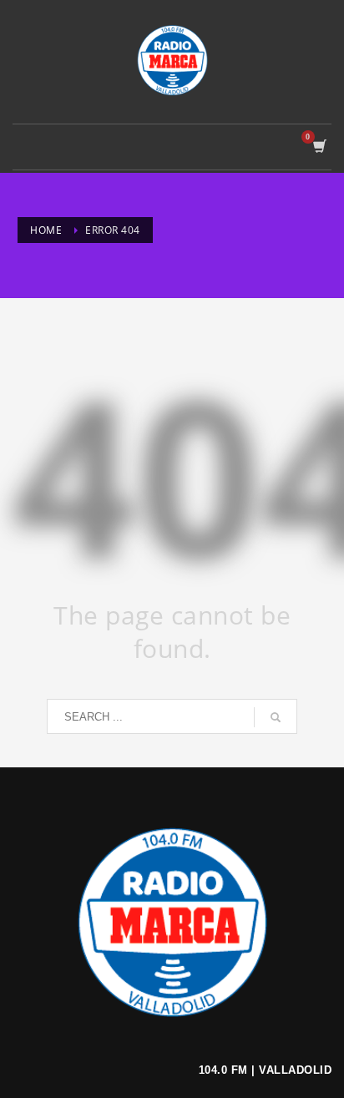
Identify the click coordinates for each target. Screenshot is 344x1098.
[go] (275, 717)
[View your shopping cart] (318, 147)
